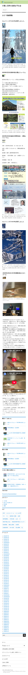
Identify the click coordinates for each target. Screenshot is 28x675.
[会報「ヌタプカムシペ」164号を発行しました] (5, 480)
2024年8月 (6, 555)
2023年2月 (6, 575)
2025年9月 (6, 544)
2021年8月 (6, 587)
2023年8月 (6, 569)
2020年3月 (6, 608)
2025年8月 (6, 546)
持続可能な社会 (5, 132)
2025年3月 (6, 550)
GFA (4, 513)
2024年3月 (6, 560)
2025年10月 (6, 542)
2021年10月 (6, 585)
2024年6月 (6, 557)
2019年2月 (6, 619)
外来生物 (15, 65)
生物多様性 (16, 67)
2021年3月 (6, 591)
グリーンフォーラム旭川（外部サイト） (12, 652)
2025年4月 (6, 549)
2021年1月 (6, 593)
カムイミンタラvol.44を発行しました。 (13, 21)
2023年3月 (6, 573)
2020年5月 (6, 605)
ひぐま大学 (11, 266)
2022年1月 (6, 583)
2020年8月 (6, 600)
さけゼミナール (10, 513)
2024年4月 (6, 559)
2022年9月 (6, 577)
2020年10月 (7, 596)
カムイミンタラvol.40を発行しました (13, 221)
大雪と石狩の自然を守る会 (11, 6)
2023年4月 (6, 572)
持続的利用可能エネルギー (18, 521)
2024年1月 (6, 562)
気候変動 (6, 67)
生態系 (14, 132)
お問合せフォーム (6, 665)
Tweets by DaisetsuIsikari (9, 494)
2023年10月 (6, 565)
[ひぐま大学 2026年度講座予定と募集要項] (5, 434)
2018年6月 (6, 628)
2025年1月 (6, 552)
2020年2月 (6, 609)
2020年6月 (6, 603)
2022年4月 (6, 580)
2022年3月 (6, 582)
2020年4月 (6, 606)
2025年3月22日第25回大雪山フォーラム (14, 72)
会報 (7, 65)
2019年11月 (6, 611)
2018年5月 (6, 629)
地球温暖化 (11, 65)
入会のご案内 (5, 662)
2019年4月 (6, 616)
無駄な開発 (11, 67)
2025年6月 (6, 547)
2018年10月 (6, 623)
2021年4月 (6, 590)
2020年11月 (6, 595)
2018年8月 (6, 626)
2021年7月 (6, 588)
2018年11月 (6, 621)
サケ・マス (6, 266)
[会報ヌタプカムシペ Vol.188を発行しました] (5, 423)
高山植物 (23, 132)
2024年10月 (7, 554)
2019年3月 (6, 618)
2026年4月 (6, 537)
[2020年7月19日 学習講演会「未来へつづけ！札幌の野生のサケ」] (5, 485)
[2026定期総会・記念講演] (5, 429)
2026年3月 (6, 539)
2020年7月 (6, 601)
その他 (5, 501)
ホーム (3, 642)
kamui (5, 64)
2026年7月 (6, 536)
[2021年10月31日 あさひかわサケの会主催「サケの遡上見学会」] (5, 475)
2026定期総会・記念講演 (13, 427)
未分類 (22, 215)
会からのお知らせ (17, 64)
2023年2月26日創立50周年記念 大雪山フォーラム (14, 137)
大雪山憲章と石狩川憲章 (8, 649)
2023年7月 (6, 570)
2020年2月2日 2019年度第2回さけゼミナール (14, 274)
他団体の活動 (13, 516)
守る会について (6, 645)
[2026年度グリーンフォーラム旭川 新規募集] (5, 439)
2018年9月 (6, 624)
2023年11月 (6, 564)
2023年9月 (6, 567)
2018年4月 (6, 631)
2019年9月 (6, 613)
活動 (22, 64)
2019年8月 (6, 614)
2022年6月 (6, 578)
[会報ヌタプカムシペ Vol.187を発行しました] (5, 444)
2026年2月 (6, 541)
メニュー (5, 9)
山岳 (18, 65)
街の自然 (20, 67)
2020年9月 (6, 598)
